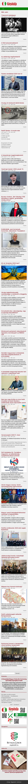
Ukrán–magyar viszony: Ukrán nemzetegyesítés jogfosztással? (11, 485)
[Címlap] (9, 4)
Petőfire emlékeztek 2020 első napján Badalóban (13, 528)
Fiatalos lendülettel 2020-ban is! (11, 74)
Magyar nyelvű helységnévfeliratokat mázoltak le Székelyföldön (13, 513)
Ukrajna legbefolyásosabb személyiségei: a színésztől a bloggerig (14, 293)
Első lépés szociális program (8, 694)
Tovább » (25, 39)
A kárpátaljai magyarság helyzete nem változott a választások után (13, 372)
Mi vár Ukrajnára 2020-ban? (10, 263)
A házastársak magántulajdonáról (12, 155)
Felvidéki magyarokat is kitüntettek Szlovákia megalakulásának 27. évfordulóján (12, 354)
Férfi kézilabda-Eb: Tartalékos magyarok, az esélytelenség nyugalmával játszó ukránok (11, 454)
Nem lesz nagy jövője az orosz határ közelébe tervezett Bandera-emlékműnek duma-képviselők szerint (13, 401)
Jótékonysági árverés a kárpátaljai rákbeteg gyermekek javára (12, 556)
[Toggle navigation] (3, 8)
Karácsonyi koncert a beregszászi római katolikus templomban (12, 644)
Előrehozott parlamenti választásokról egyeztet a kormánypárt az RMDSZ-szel (13, 332)
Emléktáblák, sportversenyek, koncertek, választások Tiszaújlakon (13, 230)
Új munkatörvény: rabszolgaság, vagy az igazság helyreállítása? (13, 311)
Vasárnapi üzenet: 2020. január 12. (12, 169)
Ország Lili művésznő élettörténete (12, 103)
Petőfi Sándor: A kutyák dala (10, 130)
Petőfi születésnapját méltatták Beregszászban (11, 615)
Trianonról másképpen (8, 15)
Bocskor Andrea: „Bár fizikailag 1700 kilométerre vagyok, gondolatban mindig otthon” (13, 198)
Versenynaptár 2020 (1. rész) (10, 435)
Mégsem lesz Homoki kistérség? (11, 586)
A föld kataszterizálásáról (9, 43)
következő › (17, 704)
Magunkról (13, 782)
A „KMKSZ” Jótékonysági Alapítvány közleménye (13, 699)
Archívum (19, 782)
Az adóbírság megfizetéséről (10, 57)
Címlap (8, 782)
